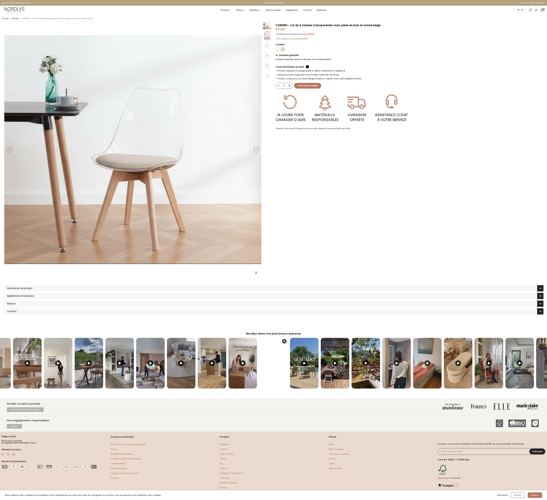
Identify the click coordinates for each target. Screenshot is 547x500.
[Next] (256, 149)
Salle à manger (336, 449)
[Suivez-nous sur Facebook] (2, 454)
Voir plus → (14, 426)
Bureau (332, 458)
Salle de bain (335, 468)
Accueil (5, 18)
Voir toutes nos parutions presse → (25, 409)
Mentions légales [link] (119, 468)
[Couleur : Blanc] (277, 49)
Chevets (224, 468)
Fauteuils (224, 444)
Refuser (517, 495)
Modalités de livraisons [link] (122, 454)
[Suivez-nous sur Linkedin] (13, 454)
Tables (223, 458)
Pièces (239, 10)
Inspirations (292, 10)
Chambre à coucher (339, 454)
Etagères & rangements (231, 473)
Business (321, 10)
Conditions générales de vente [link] (126, 458)
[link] (536, 9)
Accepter (535, 495)
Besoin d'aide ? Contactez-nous (16, 3)
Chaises (15, 18)
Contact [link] (115, 478)
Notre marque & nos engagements (128, 444)
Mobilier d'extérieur (229, 482)
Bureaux (224, 487)
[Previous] (9, 149)
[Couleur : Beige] (283, 49)
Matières (254, 10)
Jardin (332, 463)
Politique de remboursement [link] (125, 473)
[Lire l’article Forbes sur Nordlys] (479, 406)
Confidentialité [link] (118, 463)
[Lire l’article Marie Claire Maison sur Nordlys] (528, 406)
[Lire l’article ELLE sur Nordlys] (502, 406)
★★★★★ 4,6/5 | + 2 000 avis (532, 3)
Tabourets (225, 478)
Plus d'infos (502, 495)
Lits (221, 463)
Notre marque (273, 10)
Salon (331, 444)
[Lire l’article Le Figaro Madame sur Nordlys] (453, 406)
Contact (307, 10)
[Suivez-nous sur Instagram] (8, 454)
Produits (225, 10)
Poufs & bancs (227, 454)
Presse (114, 449)
